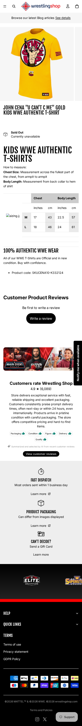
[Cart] (77, 6)
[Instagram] (37, 719)
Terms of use (12, 644)
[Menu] (5, 6)
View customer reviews (41, 454)
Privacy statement (15, 651)
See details (63, 18)
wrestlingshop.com (66, 701)
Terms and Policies (41, 710)
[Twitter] (44, 719)
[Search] (14, 6)
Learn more (39, 494)
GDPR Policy (11, 659)
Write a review (41, 318)
